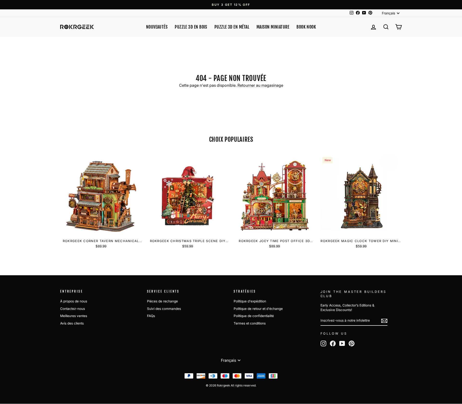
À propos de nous (73, 301)
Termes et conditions (250, 323)
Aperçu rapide (101, 231)
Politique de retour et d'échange (258, 309)
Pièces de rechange (162, 301)
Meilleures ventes (73, 316)
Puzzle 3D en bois (191, 27)
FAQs (151, 316)
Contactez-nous (72, 309)
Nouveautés (157, 27)
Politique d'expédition (250, 301)
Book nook (306, 27)
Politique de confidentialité (254, 316)
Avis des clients (72, 323)
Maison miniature (273, 27)
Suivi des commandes (164, 309)
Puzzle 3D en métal (231, 27)
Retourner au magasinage (260, 85)
